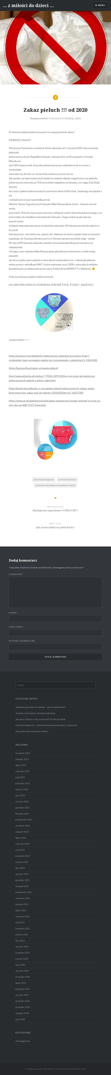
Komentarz (16, 574)
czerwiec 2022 (22, 843)
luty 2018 (20, 1019)
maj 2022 (20, 850)
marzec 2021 (21, 934)
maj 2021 (20, 922)
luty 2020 (20, 965)
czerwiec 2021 (22, 916)
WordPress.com (78, 1069)
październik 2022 (23, 819)
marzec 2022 (21, 862)
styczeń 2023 (22, 801)
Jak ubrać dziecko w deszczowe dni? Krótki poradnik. (40, 719)
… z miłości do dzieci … (28, 5)
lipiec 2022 (20, 838)
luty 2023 (20, 795)
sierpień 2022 (22, 831)
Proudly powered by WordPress (39, 1069)
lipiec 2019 (20, 983)
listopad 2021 (22, 886)
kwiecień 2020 (22, 952)
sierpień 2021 (22, 904)
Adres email (16, 627)
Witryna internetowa (22, 641)
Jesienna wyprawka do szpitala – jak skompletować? (40, 707)
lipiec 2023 (20, 765)
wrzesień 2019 (22, 977)
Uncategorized (22, 1041)
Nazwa (13, 613)
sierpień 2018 (22, 1013)
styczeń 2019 (22, 995)
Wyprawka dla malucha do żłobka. (31, 731)
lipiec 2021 (20, 910)
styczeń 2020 (22, 970)
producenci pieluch (67, 479)
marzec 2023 (21, 789)
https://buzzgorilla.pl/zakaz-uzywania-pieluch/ (33, 368)
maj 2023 (20, 777)
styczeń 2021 (22, 946)
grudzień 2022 (22, 807)
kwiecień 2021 (22, 928)
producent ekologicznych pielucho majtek (55, 485)
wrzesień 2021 (22, 898)
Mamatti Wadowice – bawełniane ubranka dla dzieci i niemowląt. (46, 725)
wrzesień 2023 (22, 753)
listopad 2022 (22, 813)
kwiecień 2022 (22, 856)
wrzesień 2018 (22, 1007)
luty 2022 (20, 868)
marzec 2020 (21, 958)
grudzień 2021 (22, 880)
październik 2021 (23, 892)
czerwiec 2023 (22, 771)
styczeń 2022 (22, 874)
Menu (101, 5)
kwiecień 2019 (22, 989)
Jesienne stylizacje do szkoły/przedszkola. (35, 713)
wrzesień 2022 (22, 825)
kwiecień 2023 (22, 783)
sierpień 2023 (22, 759)
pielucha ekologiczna (44, 479)
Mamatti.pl (47, 118)
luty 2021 (20, 940)
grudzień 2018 (22, 1001)
